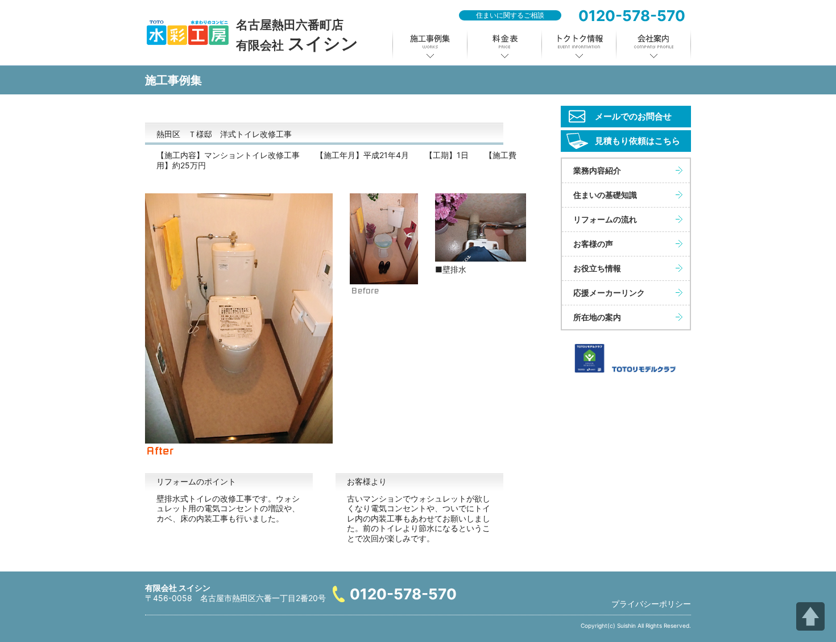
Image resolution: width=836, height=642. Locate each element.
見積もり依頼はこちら (637, 140)
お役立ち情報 (597, 268)
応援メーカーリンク (609, 292)
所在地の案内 (597, 317)
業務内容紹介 (597, 170)
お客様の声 (593, 243)
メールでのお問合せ (633, 116)
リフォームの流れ (605, 219)
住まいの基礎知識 (605, 195)
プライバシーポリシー (651, 603)
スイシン (297, 35)
